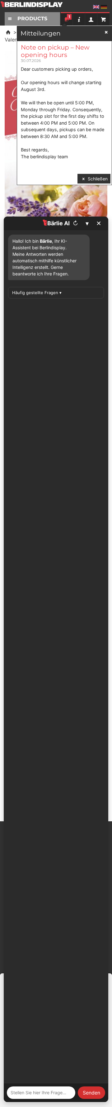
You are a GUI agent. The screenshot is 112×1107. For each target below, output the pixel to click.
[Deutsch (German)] (104, 7)
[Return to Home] (8, 32)
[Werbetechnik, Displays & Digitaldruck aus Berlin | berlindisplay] (36, 6)
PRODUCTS (32, 18)
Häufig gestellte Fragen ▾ (37, 292)
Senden (91, 1093)
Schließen (97, 178)
